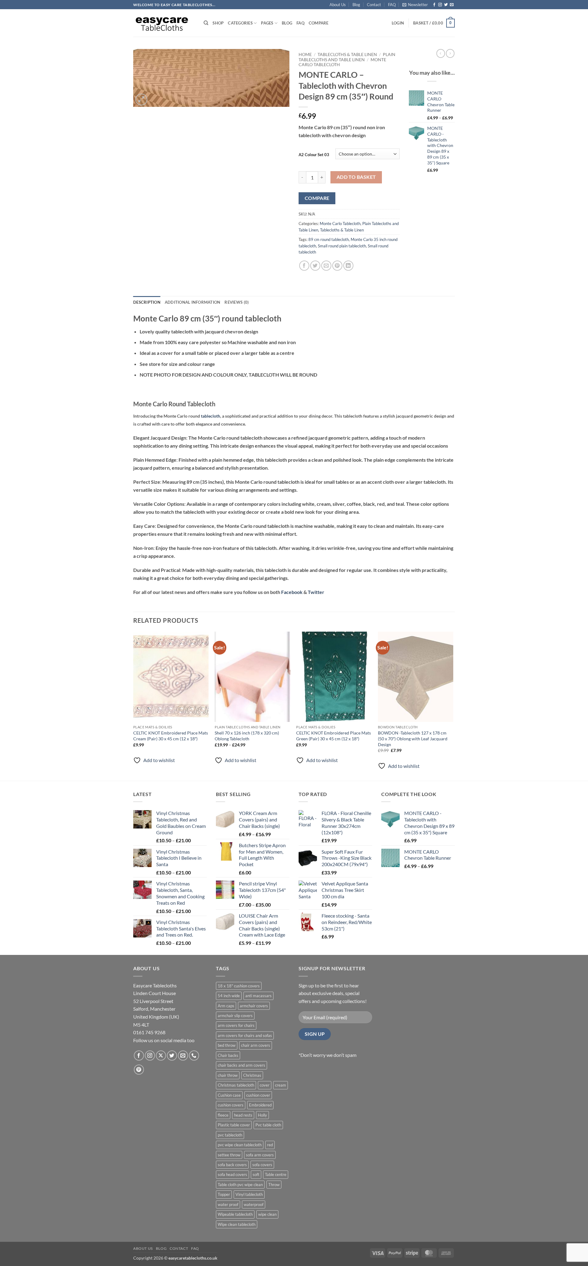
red (270, 1144)
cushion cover (258, 1095)
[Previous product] (450, 53)
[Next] (453, 705)
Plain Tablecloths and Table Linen (347, 57)
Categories (240, 23)
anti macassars (258, 995)
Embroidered (260, 1105)
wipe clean (267, 1214)
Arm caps (226, 1005)
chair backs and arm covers (241, 1065)
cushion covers (230, 1105)
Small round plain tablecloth (342, 245)
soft (256, 1174)
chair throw (228, 1075)
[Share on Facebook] (304, 266)
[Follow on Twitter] (446, 5)
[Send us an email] (452, 5)
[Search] (206, 23)
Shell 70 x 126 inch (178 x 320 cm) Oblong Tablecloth (247, 735)
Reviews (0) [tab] (236, 302)
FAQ (392, 4)
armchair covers (254, 1005)
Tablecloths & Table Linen (347, 54)
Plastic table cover (234, 1124)
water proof (228, 1204)
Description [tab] (146, 302)
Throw (274, 1184)
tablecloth (210, 416)
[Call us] (194, 1055)
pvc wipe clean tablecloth (240, 1144)
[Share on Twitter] (315, 266)
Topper (224, 1194)
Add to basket (356, 177)
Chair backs (228, 1055)
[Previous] (133, 705)
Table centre (275, 1174)
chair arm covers (255, 1045)
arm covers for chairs (236, 1025)
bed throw (227, 1045)
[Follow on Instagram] (440, 5)
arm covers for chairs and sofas (245, 1035)
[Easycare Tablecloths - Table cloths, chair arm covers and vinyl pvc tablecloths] (163, 23)
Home (305, 54)
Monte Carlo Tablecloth (340, 223)
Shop (218, 23)
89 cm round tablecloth (328, 239)
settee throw (229, 1154)
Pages (267, 23)
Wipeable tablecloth (235, 1214)
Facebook (292, 592)
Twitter (316, 592)
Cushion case (229, 1095)
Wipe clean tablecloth (236, 1224)
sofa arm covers (260, 1154)
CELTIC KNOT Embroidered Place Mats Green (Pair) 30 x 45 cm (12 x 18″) (333, 735)
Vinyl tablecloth (249, 1194)
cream (280, 1085)
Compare (319, 23)
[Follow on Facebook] (434, 5)
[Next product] (440, 53)
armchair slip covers (235, 1015)
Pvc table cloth (268, 1124)
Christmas (252, 1075)
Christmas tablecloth (236, 1085)
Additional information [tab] (193, 302)
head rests (243, 1115)
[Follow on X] (161, 1055)
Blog (356, 4)
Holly (262, 1115)
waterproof (253, 1204)
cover (265, 1085)
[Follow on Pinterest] (139, 1070)
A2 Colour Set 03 (314, 154)
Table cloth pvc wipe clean (240, 1184)
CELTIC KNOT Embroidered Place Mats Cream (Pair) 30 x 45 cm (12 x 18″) (170, 735)
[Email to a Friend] (326, 266)
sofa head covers (232, 1174)
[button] (415, 4)
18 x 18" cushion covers (239, 985)
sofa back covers (232, 1164)
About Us (338, 4)
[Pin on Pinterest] (337, 266)
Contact (374, 4)
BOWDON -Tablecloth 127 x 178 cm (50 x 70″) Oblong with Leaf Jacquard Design (412, 738)
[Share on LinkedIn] (348, 266)
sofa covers (262, 1164)
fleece (223, 1115)
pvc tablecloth (230, 1135)
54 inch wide (229, 995)
